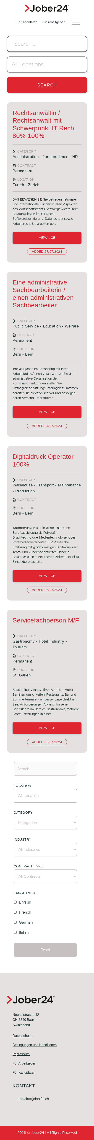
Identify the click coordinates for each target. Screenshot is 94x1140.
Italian (24, 932)
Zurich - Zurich (26, 185)
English (25, 902)
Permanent (22, 171)
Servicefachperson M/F (46, 620)
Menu (76, 22)
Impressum (21, 1054)
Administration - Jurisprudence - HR (45, 157)
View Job (47, 237)
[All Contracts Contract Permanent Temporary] (45, 876)
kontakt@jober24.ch (33, 1099)
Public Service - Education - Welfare (46, 326)
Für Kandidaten (26, 22)
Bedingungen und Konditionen (35, 1045)
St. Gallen (22, 675)
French (25, 912)
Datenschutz (22, 1036)
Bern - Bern (23, 354)
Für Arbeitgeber (53, 22)
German (26, 922)
